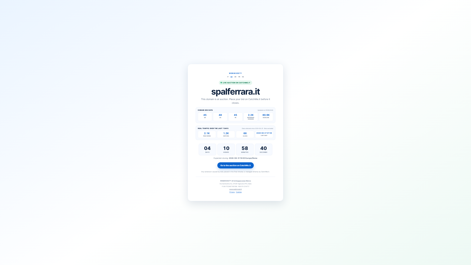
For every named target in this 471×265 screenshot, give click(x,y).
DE (235, 77)
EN (231, 77)
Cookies (239, 192)
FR (239, 77)
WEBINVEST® (235, 73)
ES (243, 77)
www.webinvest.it (235, 189)
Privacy (232, 192)
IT (228, 77)
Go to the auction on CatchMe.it (235, 165)
